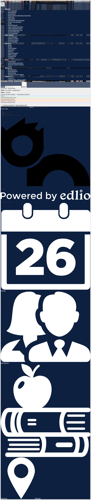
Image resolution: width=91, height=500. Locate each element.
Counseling (11, 58)
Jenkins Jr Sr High (13, 38)
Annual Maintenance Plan (15, 30)
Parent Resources (13, 71)
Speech (10, 46)
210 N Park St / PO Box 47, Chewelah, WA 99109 (15, 107)
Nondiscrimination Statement (12, 115)
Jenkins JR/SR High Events (8, 97)
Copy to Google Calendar (8, 94)
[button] (7, 9)
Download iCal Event (23, 94)
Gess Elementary (12, 37)
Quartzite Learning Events (8, 101)
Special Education (13, 53)
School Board (12, 14)
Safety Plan (11, 17)
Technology (11, 50)
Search (3, 86)
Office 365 (7, 113)
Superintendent (12, 12)
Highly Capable (12, 54)
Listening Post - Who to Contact (17, 79)
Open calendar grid (21, 105)
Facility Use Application (14, 22)
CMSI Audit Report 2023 (15, 28)
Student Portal (12, 73)
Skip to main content (6, 1)
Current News (12, 61)
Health (10, 45)
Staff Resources (12, 69)
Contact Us (11, 78)
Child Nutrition (12, 48)
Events (10, 23)
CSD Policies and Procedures (16, 20)
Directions (38, 498)
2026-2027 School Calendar (16, 64)
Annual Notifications (14, 31)
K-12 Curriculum (13, 33)
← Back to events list (8, 105)
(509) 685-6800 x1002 (40, 107)
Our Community (12, 11)
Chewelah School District (8, 102)
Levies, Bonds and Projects (15, 27)
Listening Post (12, 56)
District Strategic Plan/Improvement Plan (19, 15)
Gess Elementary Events (7, 99)
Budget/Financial (12, 25)
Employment (11, 19)
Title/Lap (10, 51)
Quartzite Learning (13, 40)
